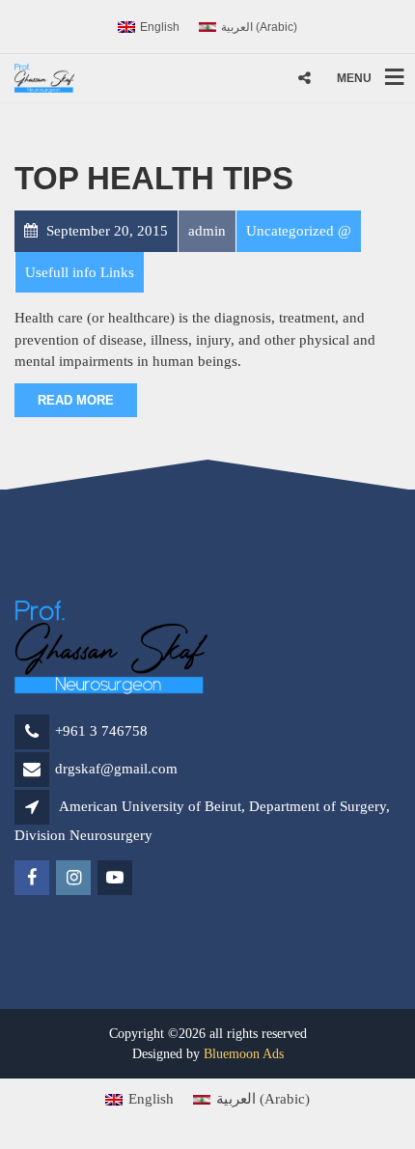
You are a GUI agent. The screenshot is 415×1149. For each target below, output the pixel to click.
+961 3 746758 (101, 731)
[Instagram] (75, 878)
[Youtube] (116, 878)
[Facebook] (33, 878)
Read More (76, 400)
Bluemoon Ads (244, 1054)
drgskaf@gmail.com (116, 768)
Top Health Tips (153, 178)
